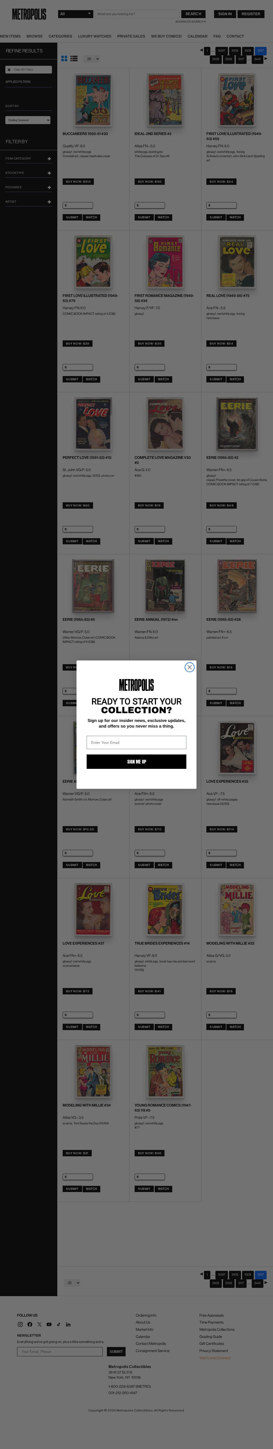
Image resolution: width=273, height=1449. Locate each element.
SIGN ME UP (136, 761)
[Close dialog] (189, 667)
